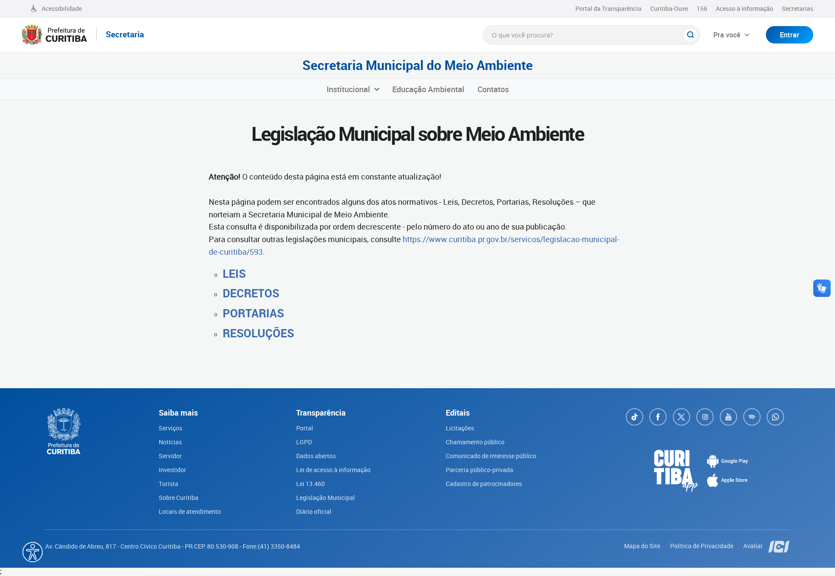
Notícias (170, 442)
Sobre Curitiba (178, 497)
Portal (304, 428)
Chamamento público (475, 442)
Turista (168, 483)
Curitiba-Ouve (669, 8)
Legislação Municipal (325, 497)
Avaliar (753, 546)
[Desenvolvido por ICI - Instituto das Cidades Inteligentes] (779, 546)
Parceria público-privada (479, 470)
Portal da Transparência (608, 8)
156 (702, 8)
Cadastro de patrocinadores (484, 483)
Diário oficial (313, 511)
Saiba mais (247, 561)
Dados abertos (316, 456)
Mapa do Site (642, 546)
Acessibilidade (62, 8)
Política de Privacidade (702, 546)
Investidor (172, 470)
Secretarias (797, 8)
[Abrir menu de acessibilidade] (32, 552)
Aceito (310, 566)
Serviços (170, 428)
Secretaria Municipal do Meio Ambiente (417, 65)
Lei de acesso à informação (333, 470)
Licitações (460, 428)
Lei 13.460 (310, 483)
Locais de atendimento (190, 511)
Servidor (170, 456)
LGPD (304, 442)
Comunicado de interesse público (491, 456)
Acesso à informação (744, 8)
